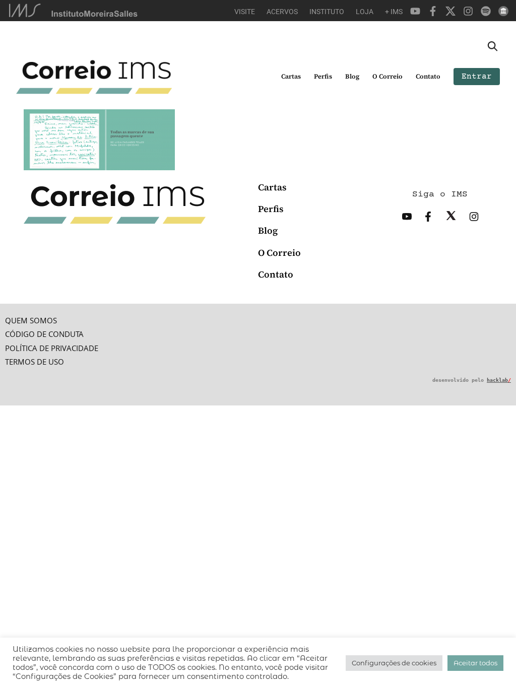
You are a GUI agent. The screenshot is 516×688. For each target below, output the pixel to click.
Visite (244, 12)
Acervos (282, 12)
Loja (364, 12)
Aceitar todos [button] (475, 663)
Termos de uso (34, 362)
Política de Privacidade (51, 348)
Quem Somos (31, 320)
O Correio (387, 76)
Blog (352, 76)
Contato (428, 76)
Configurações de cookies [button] (394, 663)
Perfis (323, 76)
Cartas (291, 76)
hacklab (499, 380)
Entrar (477, 76)
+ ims (394, 12)
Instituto (326, 12)
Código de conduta (44, 334)
